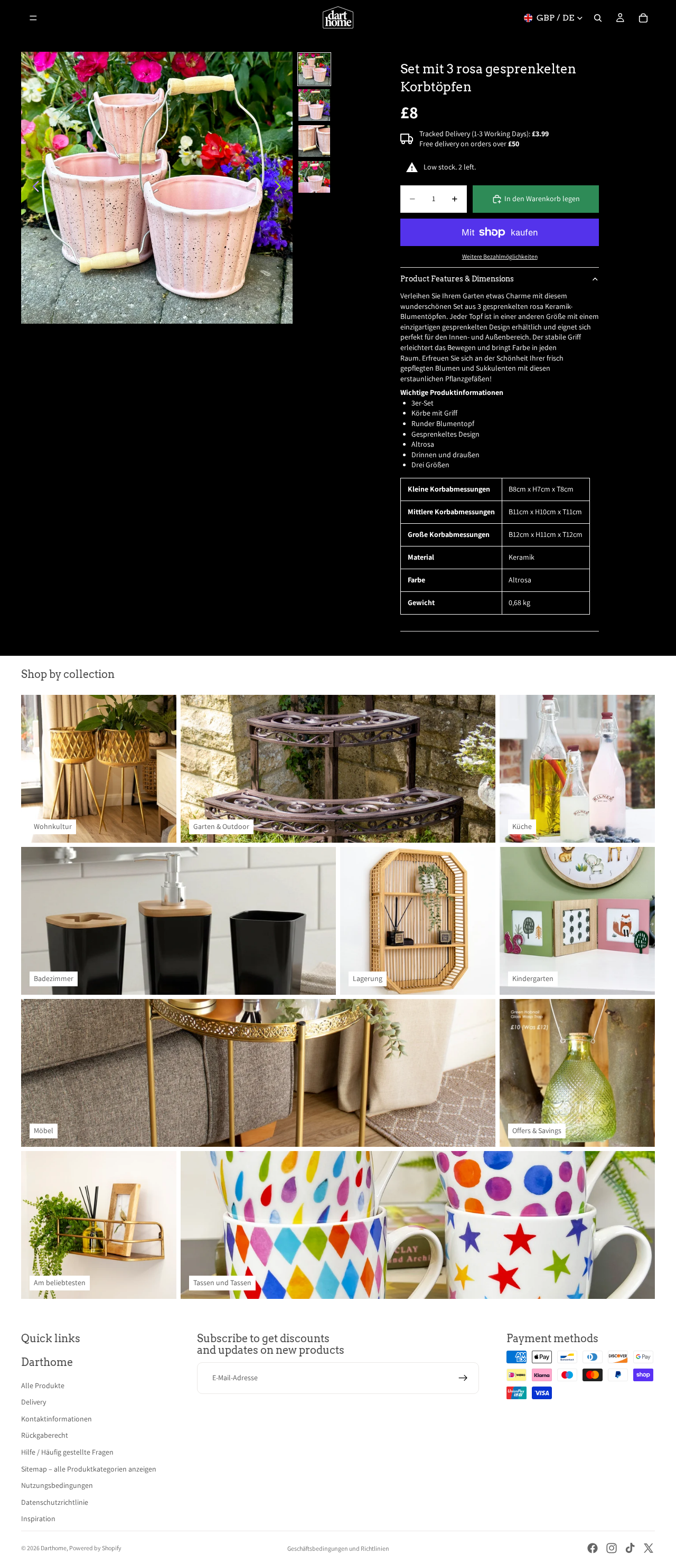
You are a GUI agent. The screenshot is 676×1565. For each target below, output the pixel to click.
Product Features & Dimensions (457, 279)
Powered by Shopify (95, 1548)
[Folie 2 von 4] (314, 105)
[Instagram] (611, 1548)
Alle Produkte (42, 1385)
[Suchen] (597, 18)
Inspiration (38, 1518)
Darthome (54, 1548)
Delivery (33, 1402)
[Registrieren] (463, 1378)
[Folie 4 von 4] (314, 177)
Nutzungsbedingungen (57, 1485)
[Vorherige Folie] (33, 188)
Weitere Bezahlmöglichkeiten (500, 256)
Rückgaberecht (44, 1435)
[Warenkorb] (643, 18)
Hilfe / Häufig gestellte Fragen (67, 1452)
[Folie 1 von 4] (314, 69)
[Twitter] (648, 1548)
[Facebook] (592, 1548)
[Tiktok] (630, 1548)
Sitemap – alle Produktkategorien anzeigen (88, 1469)
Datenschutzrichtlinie (54, 1502)
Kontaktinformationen (56, 1418)
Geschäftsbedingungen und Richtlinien (338, 1548)
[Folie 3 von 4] (314, 141)
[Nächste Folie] (281, 188)
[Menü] (33, 18)
